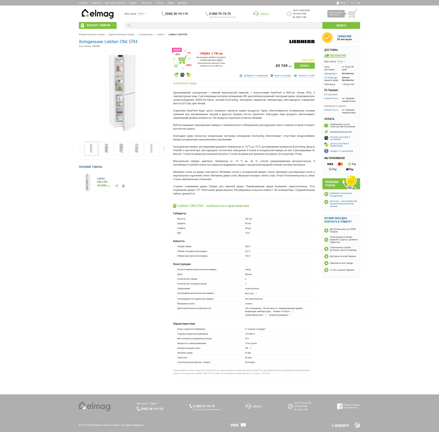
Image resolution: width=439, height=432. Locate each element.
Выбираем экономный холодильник (341, 194)
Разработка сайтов (340, 425)
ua (358, 3)
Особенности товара (185, 83)
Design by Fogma (357, 425)
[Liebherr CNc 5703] (88, 182)
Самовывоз (330, 73)
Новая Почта (331, 98)
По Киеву (329, 77)
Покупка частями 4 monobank (340, 138)
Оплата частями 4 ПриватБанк (339, 144)
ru (352, 3)
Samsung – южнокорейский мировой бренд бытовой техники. (343, 203)
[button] (81, 148)
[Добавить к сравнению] (123, 185)
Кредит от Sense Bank (341, 151)
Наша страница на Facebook (352, 406)
